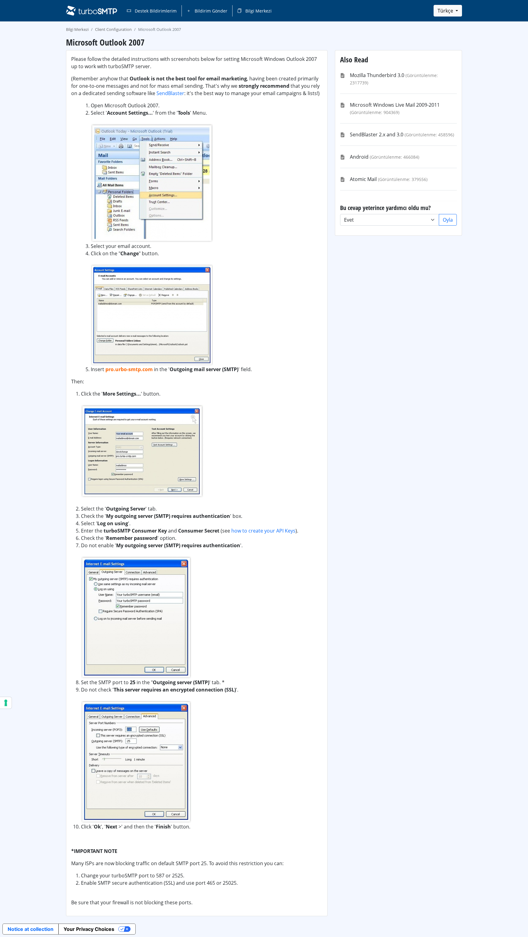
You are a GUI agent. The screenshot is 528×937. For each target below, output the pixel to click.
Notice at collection (30, 929)
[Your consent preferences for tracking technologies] (6, 703)
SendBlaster (170, 93)
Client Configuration (113, 29)
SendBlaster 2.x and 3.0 (376, 134)
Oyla (448, 219)
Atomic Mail (363, 179)
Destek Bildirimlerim (155, 11)
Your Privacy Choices (89, 929)
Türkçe (446, 10)
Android (359, 156)
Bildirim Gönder (210, 11)
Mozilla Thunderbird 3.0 (377, 75)
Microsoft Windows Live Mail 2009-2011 (395, 104)
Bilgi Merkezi (258, 11)
